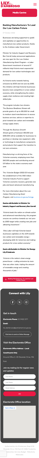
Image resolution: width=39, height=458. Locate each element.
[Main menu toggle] (35, 4)
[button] (19, 279)
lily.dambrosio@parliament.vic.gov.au (17, 328)
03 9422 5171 (23, 319)
